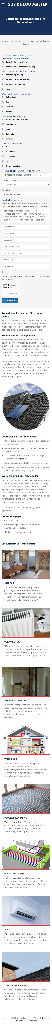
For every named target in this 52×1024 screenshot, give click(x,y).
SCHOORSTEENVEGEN (16, 985)
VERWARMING (12, 641)
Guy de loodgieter (27, 4)
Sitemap (19, 1021)
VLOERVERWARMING (15, 817)
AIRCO (7, 929)
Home (14, 41)
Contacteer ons (31, 1021)
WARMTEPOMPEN (14, 873)
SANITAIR (9, 583)
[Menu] (3, 4)
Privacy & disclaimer (42, 1018)
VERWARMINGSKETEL (16, 700)
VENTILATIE (10, 759)
